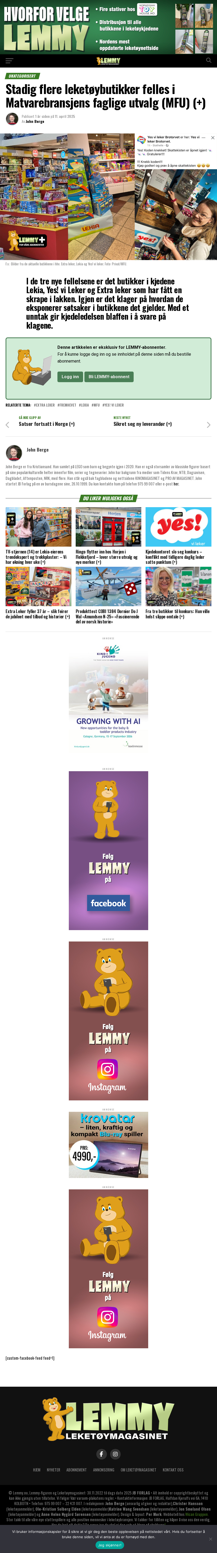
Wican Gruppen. (197, 1514)
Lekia (85, 405)
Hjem (36, 1469)
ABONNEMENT (76, 1469)
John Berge (35, 121)
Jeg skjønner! (109, 1545)
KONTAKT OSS (173, 1469)
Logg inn (70, 376)
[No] (210, 1539)
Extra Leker (45, 405)
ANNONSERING (103, 1469)
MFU (97, 405)
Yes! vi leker (114, 405)
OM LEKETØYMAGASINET (138, 1469)
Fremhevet (68, 405)
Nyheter (53, 1469)
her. (176, 484)
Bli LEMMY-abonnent (109, 376)
